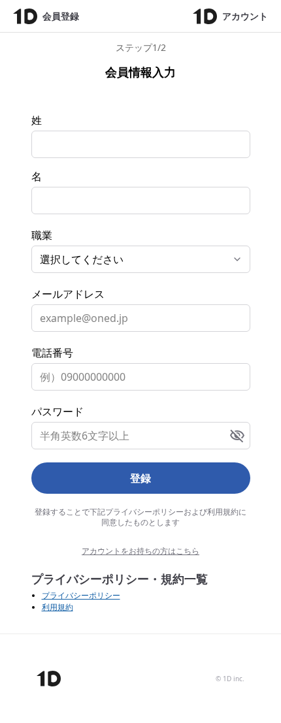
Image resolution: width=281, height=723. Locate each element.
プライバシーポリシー (81, 595)
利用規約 (57, 607)
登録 (140, 478)
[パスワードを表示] (237, 435)
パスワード (57, 411)
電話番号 (52, 352)
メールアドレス (68, 294)
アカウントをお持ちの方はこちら (140, 551)
